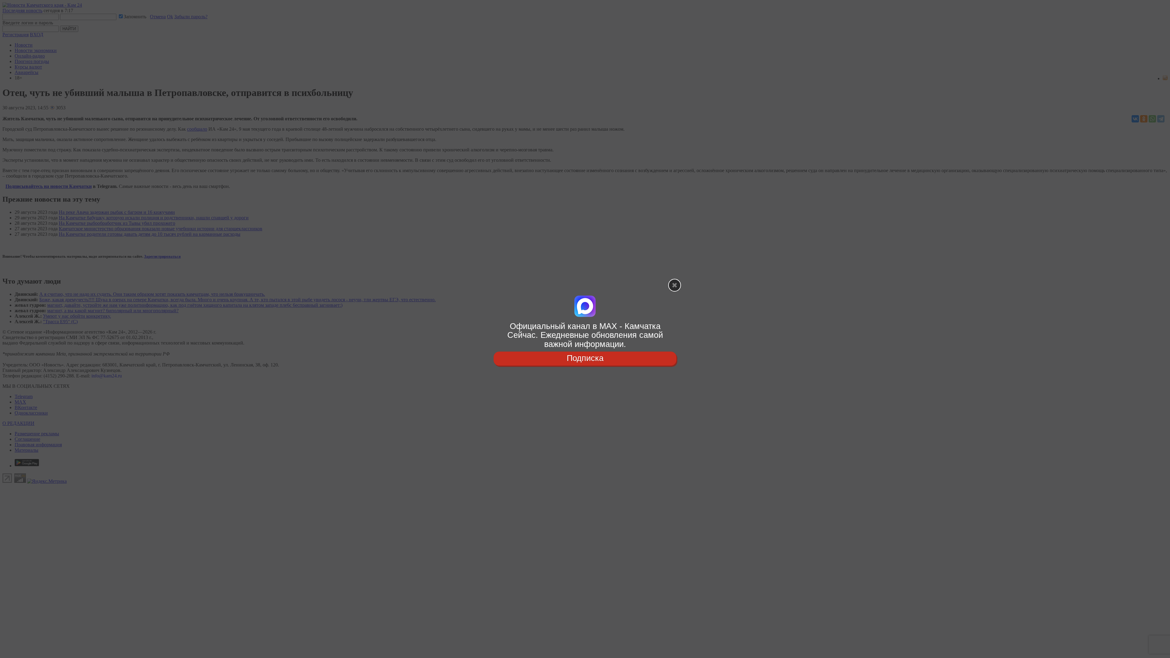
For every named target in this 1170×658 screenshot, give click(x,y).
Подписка (585, 358)
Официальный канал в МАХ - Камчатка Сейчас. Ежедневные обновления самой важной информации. (585, 335)
